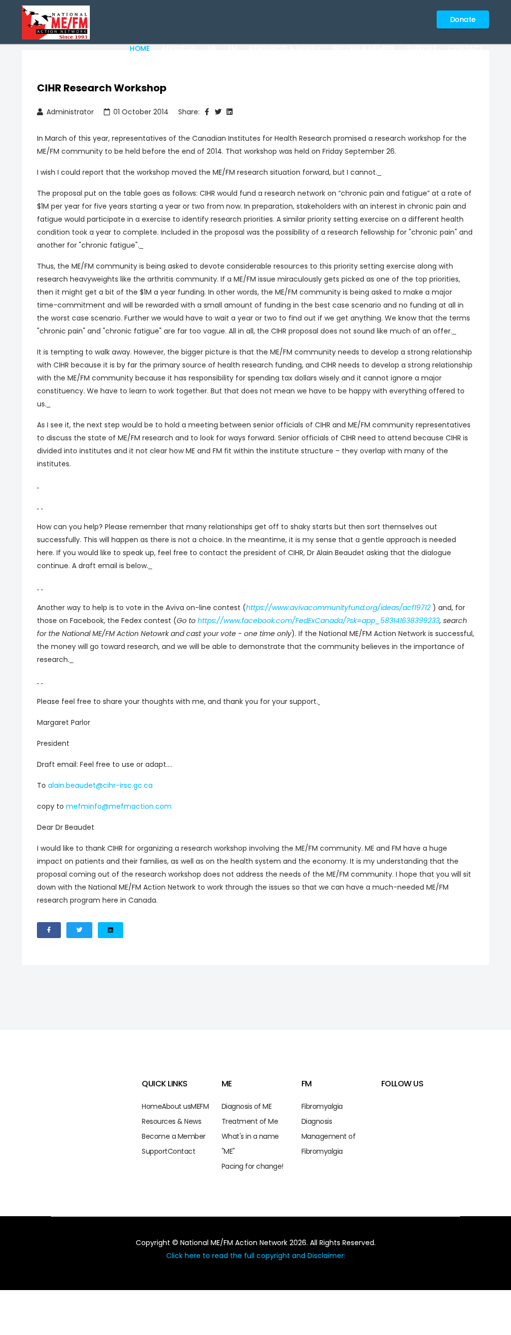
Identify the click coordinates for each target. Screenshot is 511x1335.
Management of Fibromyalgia (328, 1143)
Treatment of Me (250, 1121)
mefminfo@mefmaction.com (119, 806)
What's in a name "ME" (250, 1143)
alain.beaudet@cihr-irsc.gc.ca (100, 785)
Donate (463, 19)
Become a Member (363, 48)
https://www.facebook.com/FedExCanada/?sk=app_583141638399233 (319, 621)
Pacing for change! (252, 1166)
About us (178, 48)
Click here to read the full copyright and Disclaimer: (255, 1256)
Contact (466, 48)
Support (422, 48)
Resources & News (281, 48)
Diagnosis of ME (247, 1106)
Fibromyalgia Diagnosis (322, 1113)
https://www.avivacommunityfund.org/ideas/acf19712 (338, 608)
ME (211, 48)
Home (139, 48)
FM (232, 48)
